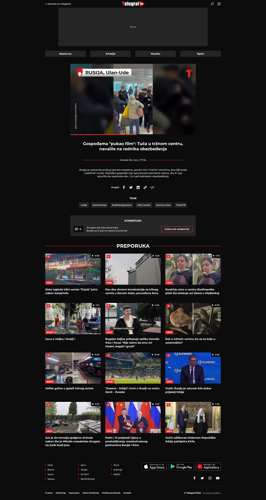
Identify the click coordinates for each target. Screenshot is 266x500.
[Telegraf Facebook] (194, 478)
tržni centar (144, 205)
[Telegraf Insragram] (210, 478)
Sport (200, 53)
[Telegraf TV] (218, 478)
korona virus (163, 205)
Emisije (110, 53)
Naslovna (65, 53)
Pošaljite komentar (177, 229)
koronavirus (99, 205)
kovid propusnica (122, 205)
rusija (84, 205)
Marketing (61, 493)
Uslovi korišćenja (91, 493)
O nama (49, 493)
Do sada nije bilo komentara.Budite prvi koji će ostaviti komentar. (107, 229)
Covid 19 (180, 205)
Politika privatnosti (111, 493)
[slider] (133, 134)
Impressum (74, 493)
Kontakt (127, 493)
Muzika (155, 53)
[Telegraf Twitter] (202, 478)
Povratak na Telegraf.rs (59, 4)
